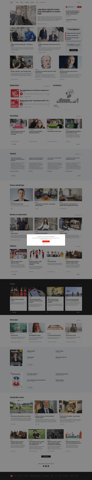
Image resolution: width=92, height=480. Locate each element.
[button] (46, 243)
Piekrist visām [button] (46, 241)
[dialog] (46, 240)
